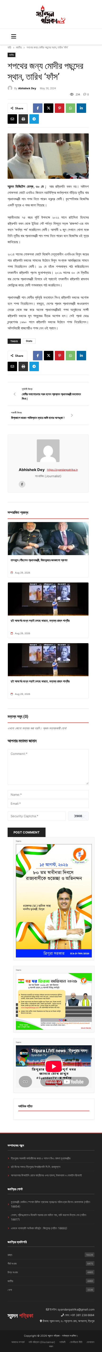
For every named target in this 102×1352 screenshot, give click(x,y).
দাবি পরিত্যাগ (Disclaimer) (42, 1342)
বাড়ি (9, 47)
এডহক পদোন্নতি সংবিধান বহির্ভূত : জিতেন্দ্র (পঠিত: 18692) (39, 1228)
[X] (48, 108)
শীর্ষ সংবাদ (50, 1263)
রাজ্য (50, 1255)
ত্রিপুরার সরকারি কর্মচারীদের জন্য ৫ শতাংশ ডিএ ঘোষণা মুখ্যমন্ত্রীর (40, 1158)
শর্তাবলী (62, 1342)
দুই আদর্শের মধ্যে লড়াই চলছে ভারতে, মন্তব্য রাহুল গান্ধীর (40, 620)
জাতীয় (19, 47)
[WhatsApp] (70, 108)
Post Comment (27, 832)
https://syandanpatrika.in (62, 469)
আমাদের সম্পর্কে (17, 1342)
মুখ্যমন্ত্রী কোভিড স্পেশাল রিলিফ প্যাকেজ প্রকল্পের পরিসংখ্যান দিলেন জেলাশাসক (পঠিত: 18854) (50, 1204)
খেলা (50, 1290)
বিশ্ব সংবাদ (50, 1272)
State (29, 341)
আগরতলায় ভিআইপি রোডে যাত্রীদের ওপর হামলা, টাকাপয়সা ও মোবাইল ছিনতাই (46, 1175)
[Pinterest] (59, 108)
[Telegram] (34, 119)
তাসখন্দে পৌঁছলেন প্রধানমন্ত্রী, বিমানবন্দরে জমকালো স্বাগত (39, 560)
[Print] (23, 119)
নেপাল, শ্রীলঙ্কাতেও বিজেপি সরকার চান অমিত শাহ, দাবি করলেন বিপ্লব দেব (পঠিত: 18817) (49, 1217)
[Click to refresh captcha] (78, 816)
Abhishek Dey (27, 88)
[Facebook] (37, 108)
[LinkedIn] (81, 108)
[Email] (12, 119)
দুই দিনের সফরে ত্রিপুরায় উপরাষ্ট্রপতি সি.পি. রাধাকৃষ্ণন (35, 1167)
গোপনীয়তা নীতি (76, 1342)
